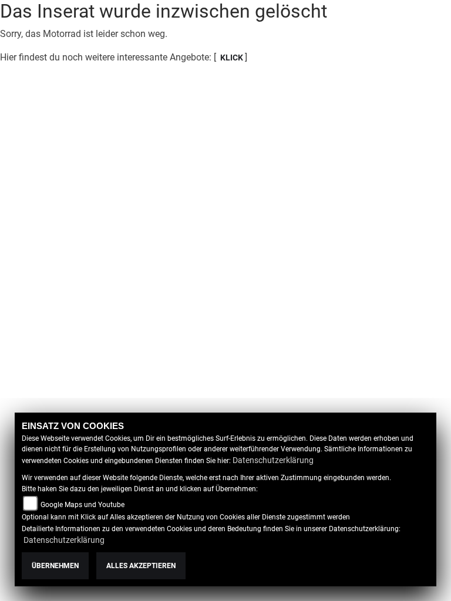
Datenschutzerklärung (273, 460)
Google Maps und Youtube (82, 505)
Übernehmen (55, 566)
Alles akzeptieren (141, 566)
